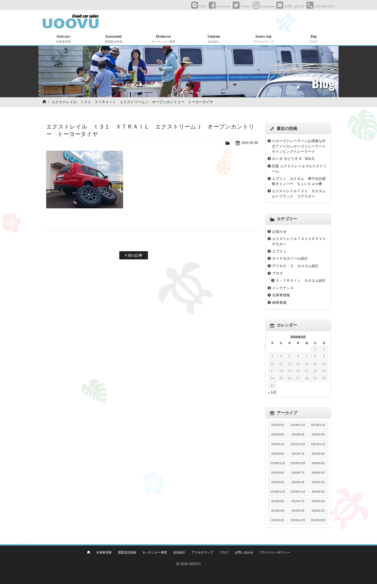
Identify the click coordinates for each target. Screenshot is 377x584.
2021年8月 (277, 453)
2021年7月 (298, 453)
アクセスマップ (202, 552)
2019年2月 (318, 510)
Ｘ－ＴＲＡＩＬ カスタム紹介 (301, 280)
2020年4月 (277, 482)
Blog (313, 38)
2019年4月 (277, 510)
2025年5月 (277, 424)
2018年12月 (298, 520)
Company (213, 38)
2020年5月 (318, 472)
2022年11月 (318, 424)
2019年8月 (277, 501)
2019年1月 (277, 520)
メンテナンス (283, 288)
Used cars (63, 38)
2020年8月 (277, 472)
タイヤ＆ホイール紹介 (290, 258)
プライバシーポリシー (274, 552)
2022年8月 (277, 434)
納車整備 (279, 302)
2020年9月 (318, 463)
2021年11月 (318, 444)
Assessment (113, 38)
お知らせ (279, 231)
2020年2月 (298, 482)
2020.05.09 (249, 143)
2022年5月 (298, 434)
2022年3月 (318, 434)
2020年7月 (298, 472)
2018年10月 (318, 520)
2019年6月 (318, 501)
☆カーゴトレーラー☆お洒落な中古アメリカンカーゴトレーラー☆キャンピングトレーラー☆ (299, 146)
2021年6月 (318, 453)
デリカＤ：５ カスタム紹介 (295, 266)
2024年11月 (298, 424)
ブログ (277, 273)
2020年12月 (277, 463)
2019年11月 (298, 491)
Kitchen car (163, 38)
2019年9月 (318, 491)
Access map (263, 38)
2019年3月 (298, 510)
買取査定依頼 (127, 552)
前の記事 (134, 255)
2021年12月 (298, 444)
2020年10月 (298, 463)
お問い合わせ (244, 552)
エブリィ (279, 251)
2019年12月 (277, 491)
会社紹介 (179, 552)
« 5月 (272, 392)
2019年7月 (298, 501)
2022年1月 (277, 444)
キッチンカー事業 (154, 552)
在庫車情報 (281, 295)
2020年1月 (318, 482)
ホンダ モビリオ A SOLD (293, 159)
